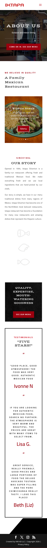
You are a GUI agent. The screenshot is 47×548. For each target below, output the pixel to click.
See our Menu (23, 314)
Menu (23, 128)
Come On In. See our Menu (23, 46)
